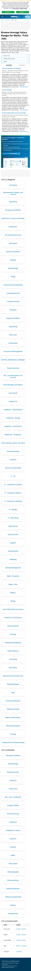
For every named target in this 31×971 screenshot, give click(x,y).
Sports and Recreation (13, 717)
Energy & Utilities (13, 805)
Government (13, 393)
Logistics (13, 543)
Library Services (13, 534)
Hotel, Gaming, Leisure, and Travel (13, 443)
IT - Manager (13, 509)
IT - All (13, 476)
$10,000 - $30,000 (21, 929)
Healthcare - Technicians (13, 435)
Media (13, 855)
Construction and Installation (13, 285)
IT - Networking (13, 518)
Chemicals (13, 780)
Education (13, 310)
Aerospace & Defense (13, 755)
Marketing (13, 559)
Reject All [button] (22, 12)
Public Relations (13, 651)
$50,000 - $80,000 (21, 940)
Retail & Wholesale (13, 889)
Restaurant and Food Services (13, 676)
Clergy (13, 277)
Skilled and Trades (13, 709)
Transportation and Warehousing (13, 742)
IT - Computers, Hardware (13, 484)
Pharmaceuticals (13, 626)
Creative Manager (7, 90)
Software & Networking (13, 897)
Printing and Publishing (13, 643)
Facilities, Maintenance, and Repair (13, 360)
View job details (24, 87)
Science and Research (13, 701)
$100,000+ (19, 951)
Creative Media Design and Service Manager (14, 113)
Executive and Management (13, 351)
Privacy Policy (16, 8)
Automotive (13, 243)
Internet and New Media (13, 468)
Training (13, 734)
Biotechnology (13, 268)
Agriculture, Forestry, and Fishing (13, 218)
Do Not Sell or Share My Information (9, 966)
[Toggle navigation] (2, 16)
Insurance (13, 460)
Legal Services (13, 526)
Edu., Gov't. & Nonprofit (13, 797)
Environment (13, 343)
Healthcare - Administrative (13, 410)
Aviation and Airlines (13, 252)
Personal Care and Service (13, 618)
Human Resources (13, 451)
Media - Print (13, 584)
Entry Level (13, 335)
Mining (13, 601)
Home (2, 20)
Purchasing (13, 659)
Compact (22, 65)
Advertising (13, 202)
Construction (13, 789)
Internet (13, 847)
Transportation (13, 913)
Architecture (13, 227)
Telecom (13, 905)
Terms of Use (5, 964)
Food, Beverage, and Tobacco (13, 385)
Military (13, 593)
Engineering (13, 326)
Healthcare (13, 822)
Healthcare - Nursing (13, 418)
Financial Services (13, 368)
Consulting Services (13, 293)
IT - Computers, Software (13, 493)
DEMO (27, 16)
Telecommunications (13, 726)
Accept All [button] (7, 12)
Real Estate (13, 668)
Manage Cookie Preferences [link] (8, 967)
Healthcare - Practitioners (13, 426)
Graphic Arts (13, 401)
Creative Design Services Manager (11, 68)
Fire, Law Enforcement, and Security (13, 376)
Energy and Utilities (13, 318)
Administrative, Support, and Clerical (13, 193)
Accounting (13, 185)
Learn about (6, 153)
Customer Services (13, 301)
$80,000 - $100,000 (21, 946)
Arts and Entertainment (13, 235)
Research (7, 20)
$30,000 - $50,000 (21, 934)
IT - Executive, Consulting (13, 501)
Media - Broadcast (13, 576)
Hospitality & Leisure (13, 830)
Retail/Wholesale (13, 684)
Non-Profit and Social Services (13, 609)
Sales (13, 692)
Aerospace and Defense (13, 210)
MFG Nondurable (13, 872)
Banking (13, 260)
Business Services (13, 772)
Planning (13, 634)
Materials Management (13, 568)
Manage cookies (23, 8)
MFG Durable (13, 864)
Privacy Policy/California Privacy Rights (10, 963)
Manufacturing (13, 551)
